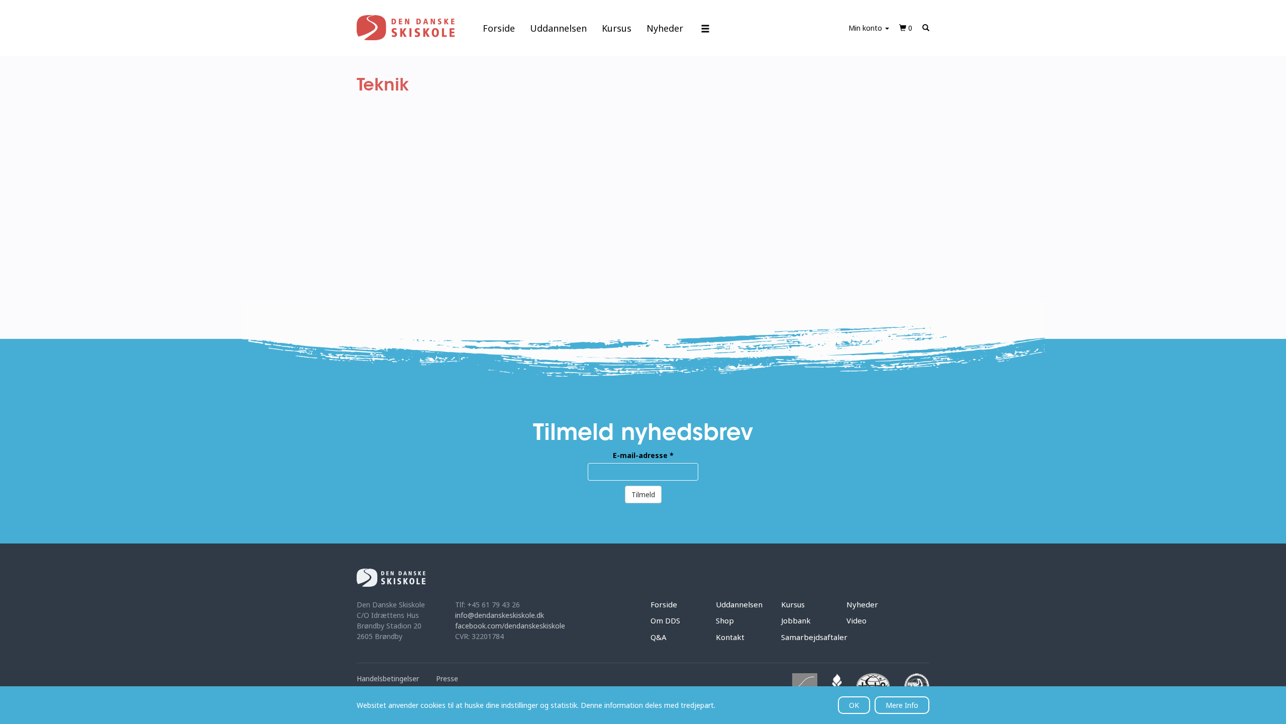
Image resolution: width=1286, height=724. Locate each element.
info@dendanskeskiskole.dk (499, 615)
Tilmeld (643, 494)
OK (854, 705)
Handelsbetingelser (388, 678)
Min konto (866, 28)
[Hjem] (406, 28)
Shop (725, 620)
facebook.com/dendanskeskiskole (510, 625)
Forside (499, 28)
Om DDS (665, 620)
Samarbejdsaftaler (814, 637)
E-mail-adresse (643, 455)
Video (856, 620)
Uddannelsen (558, 28)
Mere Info (902, 705)
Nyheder (665, 28)
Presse (447, 678)
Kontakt (730, 637)
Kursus (616, 28)
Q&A (659, 637)
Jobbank (796, 620)
